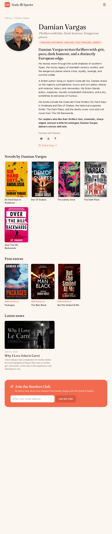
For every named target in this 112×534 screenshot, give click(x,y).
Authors (8, 18)
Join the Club (66, 398)
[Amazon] (48, 139)
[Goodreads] (55, 139)
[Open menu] (104, 5)
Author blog (48, 145)
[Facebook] (41, 139)
